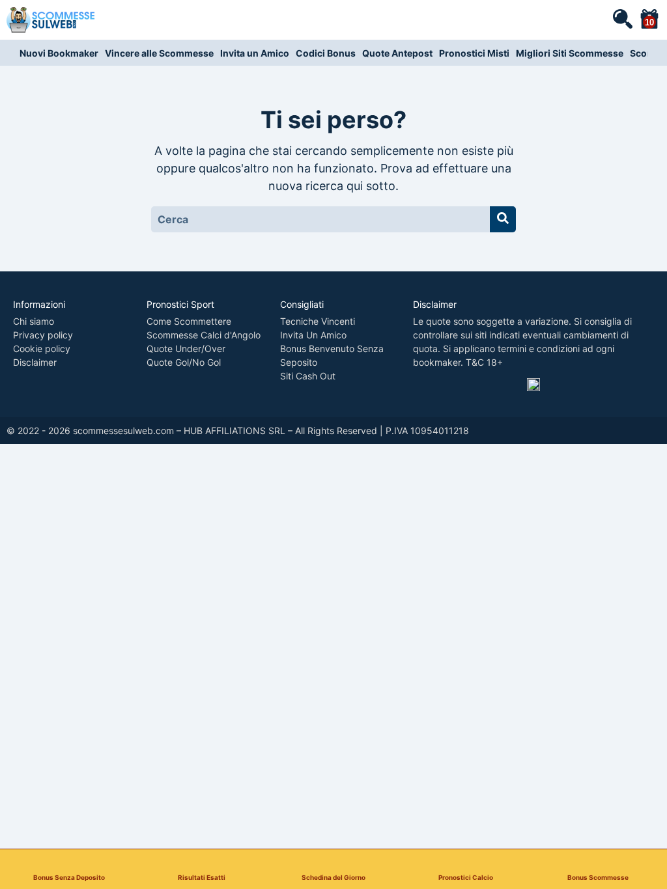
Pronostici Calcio (465, 877)
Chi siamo (33, 321)
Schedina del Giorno (333, 877)
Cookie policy (41, 348)
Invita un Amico (254, 53)
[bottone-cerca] (503, 219)
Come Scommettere (189, 321)
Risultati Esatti (201, 877)
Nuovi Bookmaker (59, 53)
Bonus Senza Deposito (69, 877)
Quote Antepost (397, 53)
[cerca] (622, 18)
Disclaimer (35, 362)
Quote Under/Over (186, 348)
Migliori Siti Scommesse (569, 53)
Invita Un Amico (313, 334)
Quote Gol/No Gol (184, 362)
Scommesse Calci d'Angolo (204, 334)
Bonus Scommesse (598, 877)
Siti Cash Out (307, 375)
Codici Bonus (326, 53)
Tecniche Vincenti (317, 321)
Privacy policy (43, 334)
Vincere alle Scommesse (159, 53)
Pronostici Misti (474, 53)
